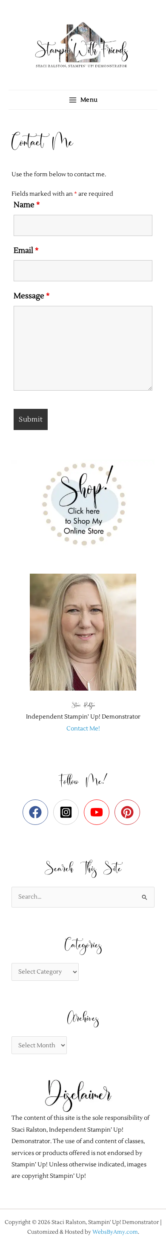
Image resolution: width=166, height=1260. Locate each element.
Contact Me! (83, 728)
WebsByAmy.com (115, 1231)
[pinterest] (129, 812)
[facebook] (37, 812)
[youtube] (98, 812)
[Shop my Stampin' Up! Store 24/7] (82, 504)
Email (26, 250)
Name (27, 205)
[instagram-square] (68, 812)
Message (32, 296)
